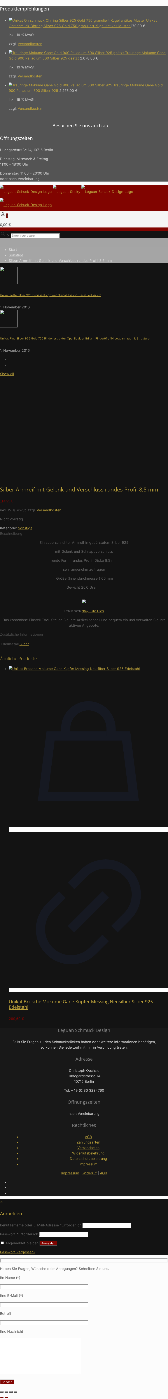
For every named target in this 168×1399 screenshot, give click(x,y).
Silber (24, 644)
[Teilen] (11, 1392)
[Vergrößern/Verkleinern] (2, 1392)
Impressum (88, 1164)
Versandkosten (30, 44)
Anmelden (48, 1243)
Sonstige (16, 255)
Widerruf (89, 1173)
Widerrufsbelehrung (88, 1153)
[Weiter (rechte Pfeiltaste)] (6, 1397)
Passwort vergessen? (17, 1252)
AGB (88, 1137)
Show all (7, 374)
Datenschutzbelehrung (88, 1158)
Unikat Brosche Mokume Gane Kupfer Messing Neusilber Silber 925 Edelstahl (81, 1004)
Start (13, 249)
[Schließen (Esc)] (15, 1392)
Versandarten (88, 1147)
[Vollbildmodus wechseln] (6, 1392)
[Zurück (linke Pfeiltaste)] (2, 1397)
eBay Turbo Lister (93, 611)
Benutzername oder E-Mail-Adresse (40, 1225)
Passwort (19, 1234)
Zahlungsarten (88, 1142)
